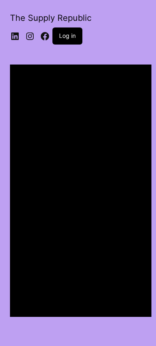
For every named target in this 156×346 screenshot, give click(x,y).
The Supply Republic (51, 18)
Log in (67, 35)
